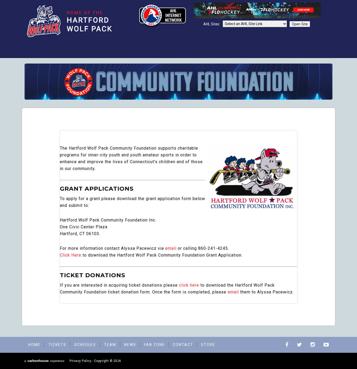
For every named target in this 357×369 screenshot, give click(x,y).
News (130, 345)
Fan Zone (154, 345)
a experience (44, 361)
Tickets (57, 345)
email (170, 248)
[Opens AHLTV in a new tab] (257, 17)
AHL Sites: (212, 24)
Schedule (85, 345)
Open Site (300, 24)
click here (189, 285)
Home (34, 345)
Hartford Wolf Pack (71, 21)
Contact (183, 345)
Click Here (70, 255)
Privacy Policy (80, 361)
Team (110, 345)
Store (208, 345)
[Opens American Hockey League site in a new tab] (162, 16)
